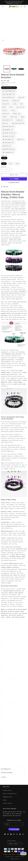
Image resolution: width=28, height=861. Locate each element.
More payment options (14, 182)
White (4, 107)
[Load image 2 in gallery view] (14, 69)
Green (14, 103)
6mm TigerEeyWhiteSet (9, 91)
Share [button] (4, 777)
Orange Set (19, 120)
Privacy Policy (7, 790)
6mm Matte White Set (9, 149)
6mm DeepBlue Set (8, 129)
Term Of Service (7, 803)
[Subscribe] (22, 824)
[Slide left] (1, 69)
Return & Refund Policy (9, 793)
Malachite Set (7, 145)
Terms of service (19, 856)
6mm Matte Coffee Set (9, 133)
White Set (20, 139)
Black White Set (7, 120)
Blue (11, 107)
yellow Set (6, 103)
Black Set (5, 100)
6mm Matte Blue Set (8, 126)
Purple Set (15, 100)
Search (5, 800)
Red (21, 103)
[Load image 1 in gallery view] (7, 69)
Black (22, 116)
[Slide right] (26, 69)
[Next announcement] (25, 2)
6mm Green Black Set (18, 123)
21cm (4, 163)
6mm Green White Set (9, 94)
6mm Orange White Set (9, 87)
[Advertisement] (14, 23)
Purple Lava (16, 113)
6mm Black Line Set (8, 136)
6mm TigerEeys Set (8, 152)
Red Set (5, 110)
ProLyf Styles (11, 854)
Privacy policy (9, 856)
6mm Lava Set (20, 107)
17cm (17, 163)
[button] (2, 6)
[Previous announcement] (2, 2)
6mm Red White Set (8, 139)
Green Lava (6, 113)
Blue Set (5, 123)
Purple (4, 116)
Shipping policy (15, 858)
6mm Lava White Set (8, 97)
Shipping (3, 82)
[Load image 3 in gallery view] (21, 69)
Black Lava (14, 116)
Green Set (21, 97)
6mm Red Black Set (8, 142)
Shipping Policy (7, 796)
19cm (10, 163)
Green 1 (13, 110)
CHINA (4, 158)
